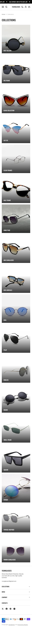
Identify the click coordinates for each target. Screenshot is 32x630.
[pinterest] (10, 609)
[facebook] (7, 609)
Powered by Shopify (23, 624)
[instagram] (14, 609)
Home (3, 14)
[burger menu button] (3, 7)
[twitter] (3, 609)
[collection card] (16, 39)
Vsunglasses (12, 624)
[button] (22, 7)
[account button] (26, 7)
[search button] (6, 7)
